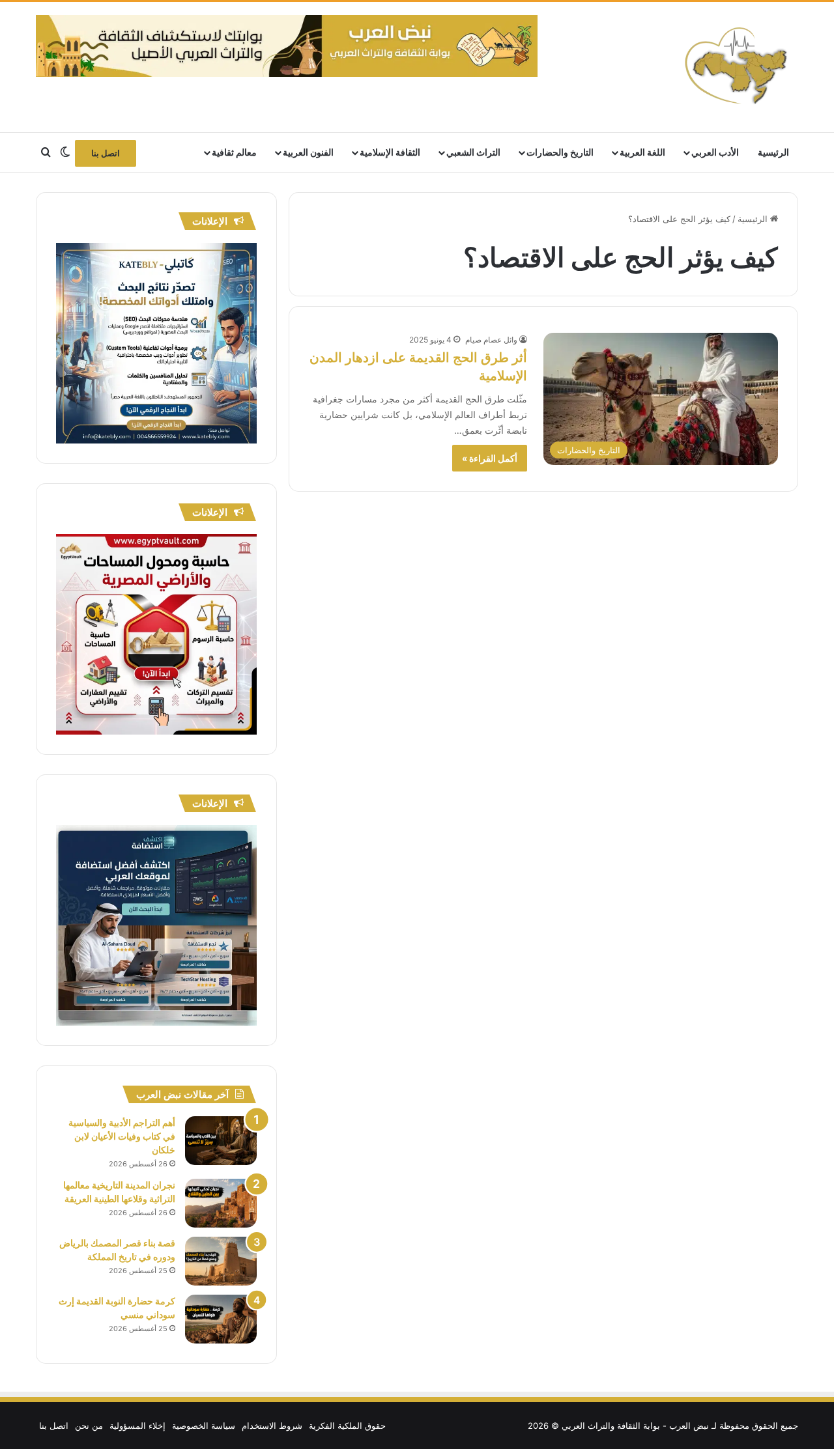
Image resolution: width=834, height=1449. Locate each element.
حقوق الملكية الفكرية (347, 1425)
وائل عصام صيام (491, 340)
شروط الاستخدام (272, 1425)
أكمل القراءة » (489, 458)
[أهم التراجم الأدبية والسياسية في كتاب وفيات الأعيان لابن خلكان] (221, 1140)
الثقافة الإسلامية (390, 152)
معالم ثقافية (234, 152)
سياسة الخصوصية (203, 1425)
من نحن (89, 1425)
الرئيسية (773, 152)
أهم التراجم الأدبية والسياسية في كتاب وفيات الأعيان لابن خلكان (121, 1136)
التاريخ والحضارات (560, 152)
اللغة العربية (642, 152)
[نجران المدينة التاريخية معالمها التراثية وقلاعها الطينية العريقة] (221, 1203)
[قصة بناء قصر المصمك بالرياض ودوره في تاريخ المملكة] (221, 1261)
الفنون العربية (308, 152)
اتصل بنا (105, 153)
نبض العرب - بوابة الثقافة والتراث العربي (635, 1425)
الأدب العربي (715, 152)
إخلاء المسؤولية (137, 1425)
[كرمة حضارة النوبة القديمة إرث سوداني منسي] (221, 1319)
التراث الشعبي (473, 152)
